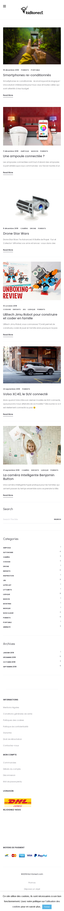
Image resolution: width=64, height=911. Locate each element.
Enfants (17, 309)
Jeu (24, 309)
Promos (32, 882)
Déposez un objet (32, 889)
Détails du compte (12, 769)
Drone (33, 228)
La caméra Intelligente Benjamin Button (28, 477)
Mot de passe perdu (12, 781)
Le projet (7, 585)
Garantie (7, 732)
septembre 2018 (9, 667)
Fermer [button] (47, 907)
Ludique (31, 309)
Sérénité (6, 627)
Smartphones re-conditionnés (27, 75)
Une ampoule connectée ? (24, 156)
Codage (7, 309)
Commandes (9, 762)
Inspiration (8, 576)
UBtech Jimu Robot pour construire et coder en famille (30, 316)
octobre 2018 (9, 662)
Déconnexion (9, 775)
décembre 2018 (9, 657)
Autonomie (8, 552)
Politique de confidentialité (15, 726)
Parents (25, 70)
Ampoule (25, 151)
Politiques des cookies (13, 720)
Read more (8, 95)
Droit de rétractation (12, 739)
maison (34, 151)
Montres (7, 604)
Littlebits (7, 590)
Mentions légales (11, 707)
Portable (35, 70)
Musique (6, 608)
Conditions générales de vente (17, 713)
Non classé (8, 613)
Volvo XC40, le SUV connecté (25, 394)
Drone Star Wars (16, 233)
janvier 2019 (8, 653)
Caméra (24, 228)
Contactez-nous (11, 745)
